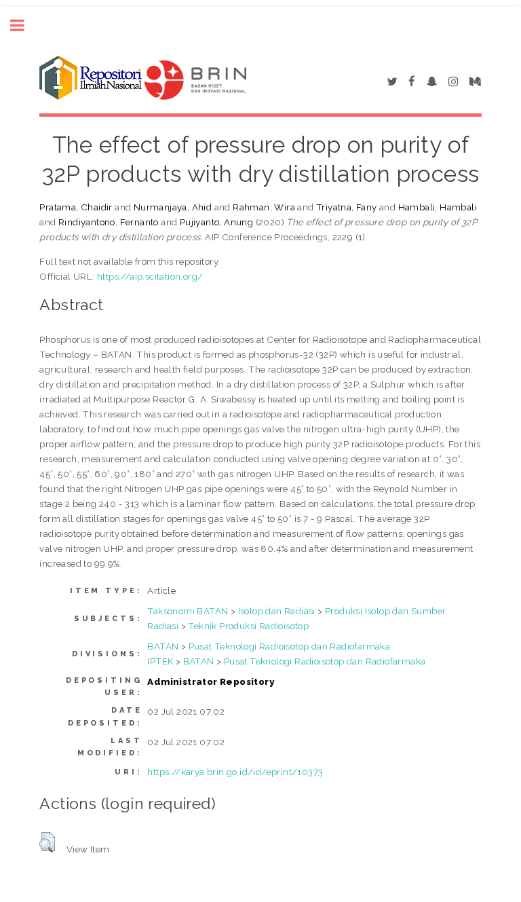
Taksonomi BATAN (187, 610)
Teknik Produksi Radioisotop (248, 625)
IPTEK (160, 661)
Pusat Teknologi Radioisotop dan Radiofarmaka (290, 646)
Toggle (24, 25)
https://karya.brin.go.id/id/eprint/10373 (235, 771)
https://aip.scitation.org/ (150, 276)
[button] (47, 842)
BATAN (162, 646)
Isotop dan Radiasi (276, 610)
